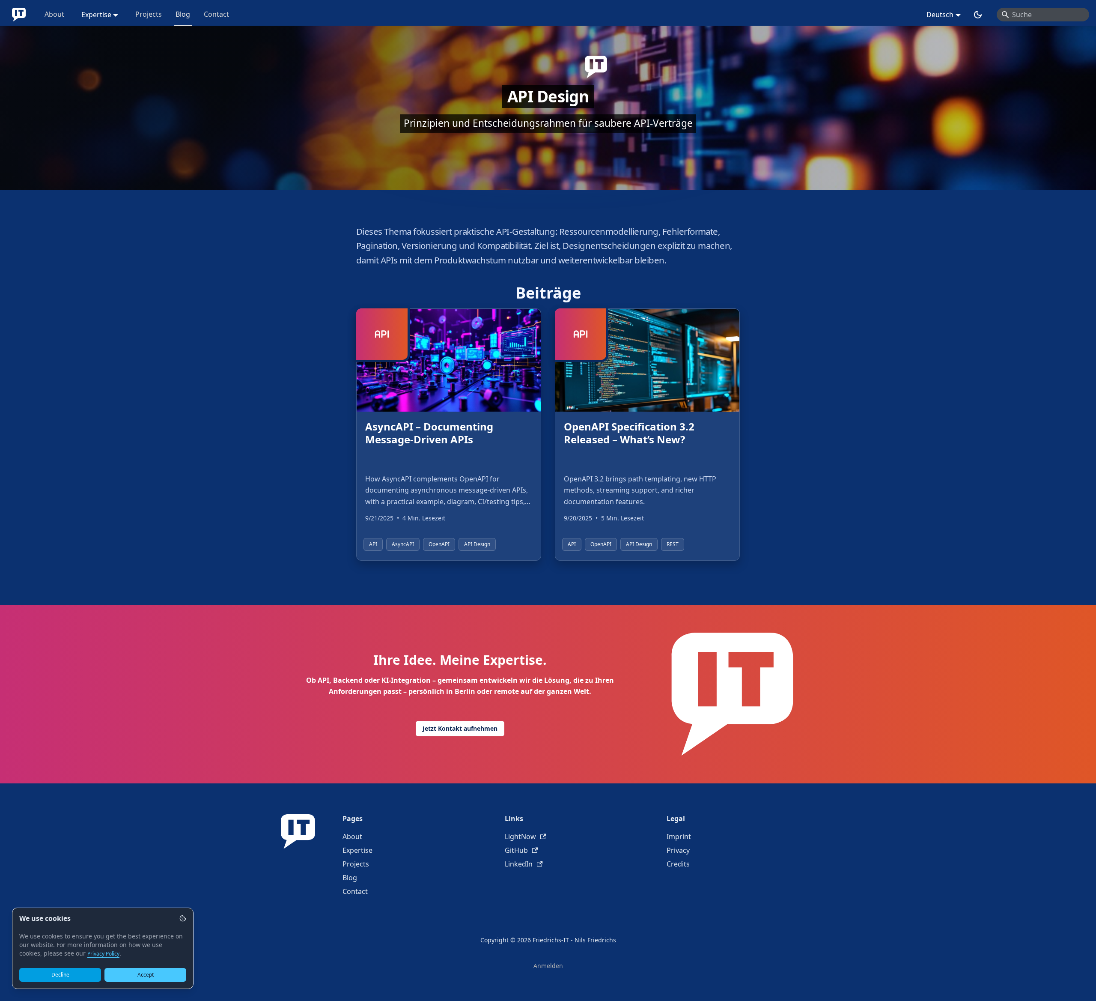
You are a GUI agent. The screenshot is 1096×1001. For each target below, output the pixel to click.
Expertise (357, 850)
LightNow (520, 836)
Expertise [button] (96, 14)
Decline (60, 974)
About (54, 14)
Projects (148, 14)
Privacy (678, 850)
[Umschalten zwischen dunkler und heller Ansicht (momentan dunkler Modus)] (978, 14)
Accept (145, 974)
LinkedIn (519, 864)
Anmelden (548, 966)
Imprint (679, 836)
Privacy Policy (103, 953)
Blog (183, 14)
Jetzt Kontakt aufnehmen (460, 728)
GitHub (516, 850)
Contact (216, 14)
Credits (678, 864)
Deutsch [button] (939, 14)
